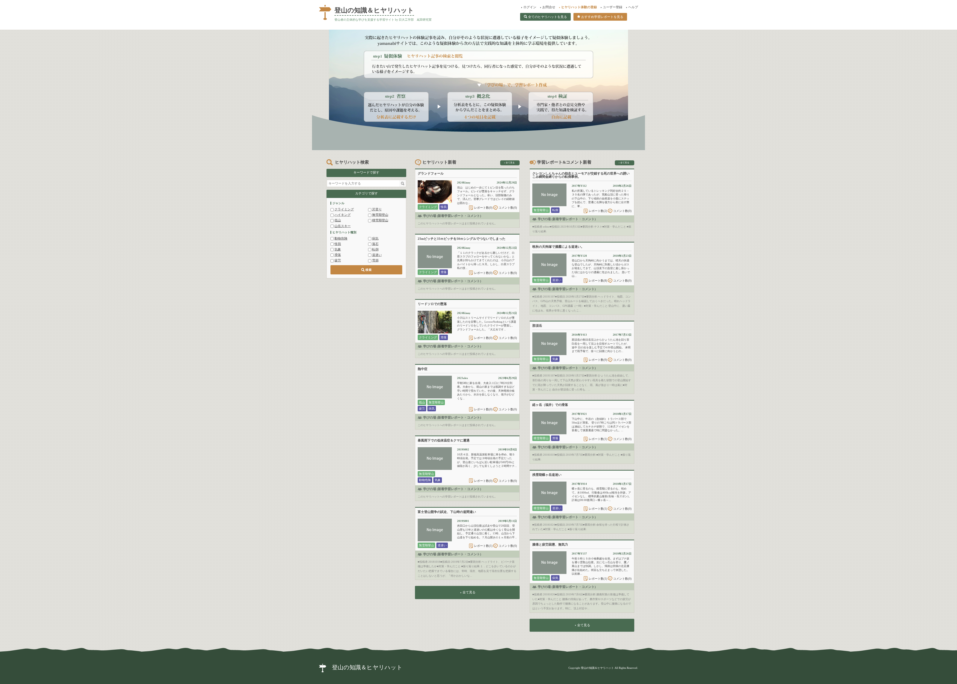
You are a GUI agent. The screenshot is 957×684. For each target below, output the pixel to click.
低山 (337, 220)
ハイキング (342, 215)
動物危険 (340, 238)
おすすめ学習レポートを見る (602, 17)
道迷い (377, 255)
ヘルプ (633, 7)
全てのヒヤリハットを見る (547, 17)
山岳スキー (342, 226)
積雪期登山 (380, 220)
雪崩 (375, 260)
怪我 (337, 244)
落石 (375, 244)
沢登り (377, 209)
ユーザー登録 (612, 7)
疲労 (337, 260)
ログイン (529, 7)
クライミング (344, 209)
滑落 (337, 255)
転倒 (375, 249)
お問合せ (548, 7)
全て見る (510, 162)
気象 (337, 249)
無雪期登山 (380, 215)
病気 (375, 238)
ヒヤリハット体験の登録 (579, 7)
